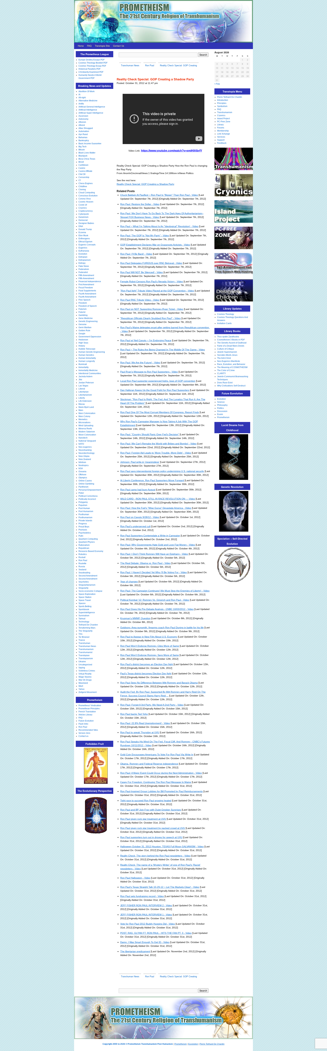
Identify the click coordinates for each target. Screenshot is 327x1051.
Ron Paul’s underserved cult (135, 526)
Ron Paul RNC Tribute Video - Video (139, 300)
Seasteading (84, 572)
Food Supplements (87, 290)
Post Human (84, 508)
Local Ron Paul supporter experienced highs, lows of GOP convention (157, 381)
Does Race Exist (224, 382)
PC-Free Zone (223, 121)
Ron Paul (83, 560)
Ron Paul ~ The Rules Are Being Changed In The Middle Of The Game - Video (162, 349)
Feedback (221, 143)
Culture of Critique (225, 349)
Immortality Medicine (88, 370)
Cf (80, 180)
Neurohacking (85, 450)
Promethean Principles (89, 708)
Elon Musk (83, 235)
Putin (81, 536)
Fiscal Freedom (86, 287)
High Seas (83, 343)
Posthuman (84, 514)
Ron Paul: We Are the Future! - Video (140, 362)
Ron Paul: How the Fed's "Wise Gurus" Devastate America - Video (155, 508)
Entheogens (84, 238)
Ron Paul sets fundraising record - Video (142, 896)
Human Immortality (87, 358)
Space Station (85, 597)
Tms (80, 634)
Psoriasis (83, 530)
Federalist (83, 272)
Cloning (82, 189)
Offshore (82, 474)
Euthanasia (84, 251)
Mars (81, 410)
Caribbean (83, 165)
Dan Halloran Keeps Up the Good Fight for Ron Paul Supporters (154, 390)
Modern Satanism (87, 431)
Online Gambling (86, 484)
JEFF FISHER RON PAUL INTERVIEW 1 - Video (146, 914)
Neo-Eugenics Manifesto (228, 361)
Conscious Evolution (88, 195)
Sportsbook (84, 609)
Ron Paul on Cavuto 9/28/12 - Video (139, 517)
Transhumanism (86, 649)
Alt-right (82, 97)
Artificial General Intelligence (92, 107)
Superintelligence (87, 612)
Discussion (222, 411)
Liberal (82, 389)
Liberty (82, 398)
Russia (82, 566)
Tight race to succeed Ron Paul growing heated (145, 800)
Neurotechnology (87, 453)
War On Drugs (85, 680)
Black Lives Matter (87, 153)
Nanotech (83, 438)
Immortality (84, 367)
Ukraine (82, 661)
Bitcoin (82, 149)
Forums (220, 128)
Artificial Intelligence (88, 110)
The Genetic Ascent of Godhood (231, 343)
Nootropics (84, 465)
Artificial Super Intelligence (91, 113)
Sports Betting (85, 606)
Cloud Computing (87, 192)
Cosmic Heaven (86, 202)
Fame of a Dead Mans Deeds (230, 346)
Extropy (82, 263)
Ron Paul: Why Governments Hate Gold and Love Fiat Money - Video (157, 544)
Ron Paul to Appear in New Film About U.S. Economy (148, 636)
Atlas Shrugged (86, 128)
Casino (82, 168)
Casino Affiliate (85, 171)
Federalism (84, 269)
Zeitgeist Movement (88, 692)
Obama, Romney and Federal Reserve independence (149, 763)
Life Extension (85, 401)
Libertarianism (85, 395)
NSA (81, 468)
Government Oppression (90, 336)
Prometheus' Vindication (90, 705)
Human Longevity (87, 361)
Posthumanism (85, 517)
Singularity (83, 588)
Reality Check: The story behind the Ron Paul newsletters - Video (155, 855)
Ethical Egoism (85, 241)
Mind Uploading (86, 425)
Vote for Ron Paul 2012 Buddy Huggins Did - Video (147, 923)
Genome (83, 324)
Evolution (83, 254)
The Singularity (85, 631)
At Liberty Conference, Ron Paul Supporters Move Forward (152, 480)
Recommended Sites (88, 730)
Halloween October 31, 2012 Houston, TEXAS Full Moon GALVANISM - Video (162, 846)
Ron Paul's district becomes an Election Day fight (146, 664)
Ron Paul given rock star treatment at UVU (143, 819)
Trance (82, 640)
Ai (79, 94)
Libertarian (84, 392)
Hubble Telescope (87, 349)
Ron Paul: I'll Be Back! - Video (136, 254)
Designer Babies (86, 223)
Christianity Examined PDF (91, 72)
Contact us (83, 736)
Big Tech (83, 146)
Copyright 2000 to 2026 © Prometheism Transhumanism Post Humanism (138, 1044)
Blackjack (83, 156)
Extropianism (85, 260)
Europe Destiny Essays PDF (92, 60)
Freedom (83, 303)
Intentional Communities (90, 373)
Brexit (81, 162)
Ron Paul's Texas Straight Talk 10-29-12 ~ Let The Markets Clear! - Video (159, 887)
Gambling (83, 315)
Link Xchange (223, 134)
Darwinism (83, 217)
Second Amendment (88, 576)
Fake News (84, 266)
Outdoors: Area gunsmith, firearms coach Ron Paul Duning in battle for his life (162, 627)
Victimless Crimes (87, 671)
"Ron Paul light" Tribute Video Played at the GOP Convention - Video (157, 290)
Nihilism (82, 462)
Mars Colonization (87, 413)
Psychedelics (85, 533)
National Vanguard (87, 441)
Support (220, 140)
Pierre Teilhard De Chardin (229, 97)
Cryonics (83, 208)
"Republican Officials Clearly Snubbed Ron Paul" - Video (150, 318)
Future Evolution (86, 721)
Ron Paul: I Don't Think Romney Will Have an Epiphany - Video (154, 554)
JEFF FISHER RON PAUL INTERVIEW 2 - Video (146, 905)
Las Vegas (83, 386)
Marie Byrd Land (86, 407)
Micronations (84, 422)
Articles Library (85, 714)
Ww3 (81, 686)
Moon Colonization (87, 435)
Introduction (222, 100)
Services (221, 137)
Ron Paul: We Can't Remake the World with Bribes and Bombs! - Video (158, 443)
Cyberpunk (84, 214)
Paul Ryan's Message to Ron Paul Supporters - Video (149, 371)
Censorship (84, 177)
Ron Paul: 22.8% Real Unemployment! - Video (145, 723)
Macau (82, 404)
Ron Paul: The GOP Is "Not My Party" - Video (144, 235)
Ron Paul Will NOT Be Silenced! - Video (141, 272)
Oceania (82, 471)
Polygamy (83, 502)
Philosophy (222, 405)
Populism (83, 505)
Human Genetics (86, 355)
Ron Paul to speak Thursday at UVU (139, 732)
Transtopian (84, 655)
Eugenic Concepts (87, 245)
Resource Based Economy (91, 551)
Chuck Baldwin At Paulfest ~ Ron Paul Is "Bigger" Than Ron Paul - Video (159, 195)
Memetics (83, 419)
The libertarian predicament (135, 951)
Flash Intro (83, 724)
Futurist (82, 312)
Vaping (82, 667)
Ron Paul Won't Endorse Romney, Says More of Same (149, 655)
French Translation (87, 711)
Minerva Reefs (85, 428)
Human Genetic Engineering (92, 352)
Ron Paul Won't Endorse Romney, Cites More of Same (149, 646)
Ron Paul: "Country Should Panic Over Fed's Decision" (149, 434)
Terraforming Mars (87, 628)
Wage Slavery (85, 677)
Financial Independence (90, 281)
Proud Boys (84, 527)
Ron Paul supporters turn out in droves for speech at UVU (151, 837)
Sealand (82, 569)
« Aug (217, 84)
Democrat (83, 220)
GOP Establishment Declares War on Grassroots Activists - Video (155, 244)
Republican (84, 548)
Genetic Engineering (88, 321)
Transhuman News (87, 646)
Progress (83, 523)
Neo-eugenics (85, 447)
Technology (84, 622)
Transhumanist (85, 652)
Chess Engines (86, 183)
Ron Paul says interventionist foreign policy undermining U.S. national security (162, 471)
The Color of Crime (226, 370)
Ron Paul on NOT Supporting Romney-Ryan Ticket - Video (151, 309)
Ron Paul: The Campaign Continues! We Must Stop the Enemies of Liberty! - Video (164, 590)
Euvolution (193, 1044)
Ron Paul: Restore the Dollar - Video (139, 204)
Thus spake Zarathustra (228, 336)
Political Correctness (88, 496)
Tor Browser (84, 637)
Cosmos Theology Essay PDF (92, 66)
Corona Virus (85, 199)
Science (221, 402)
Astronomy (83, 119)
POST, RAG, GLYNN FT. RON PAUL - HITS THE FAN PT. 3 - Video (156, 933)
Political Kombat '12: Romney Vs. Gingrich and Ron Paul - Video (154, 600)
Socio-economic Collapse (90, 591)
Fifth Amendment (86, 275)
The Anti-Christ (224, 358)
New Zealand (85, 459)
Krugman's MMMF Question (135, 618)
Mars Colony (84, 416)
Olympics (83, 477)
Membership (223, 131)
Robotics (83, 554)
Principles (221, 103)
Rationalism (84, 545)
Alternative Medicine (88, 100)
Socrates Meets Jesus (227, 355)
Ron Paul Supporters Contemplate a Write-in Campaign (150, 535)
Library (220, 124)
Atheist (82, 125)
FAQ (89, 45)
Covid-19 (83, 205)
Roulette (82, 563)
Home (81, 45)
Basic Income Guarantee (90, 143)
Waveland (83, 683)
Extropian (83, 257)
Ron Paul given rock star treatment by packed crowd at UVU (152, 828)
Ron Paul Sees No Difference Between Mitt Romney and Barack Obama (159, 682)
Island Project (223, 118)
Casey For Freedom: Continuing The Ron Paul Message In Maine (155, 782)
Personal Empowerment (90, 490)
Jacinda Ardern (85, 376)
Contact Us (118, 45)
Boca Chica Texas (87, 159)
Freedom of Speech (88, 306)
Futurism (83, 309)
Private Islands (85, 520)
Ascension (83, 116)
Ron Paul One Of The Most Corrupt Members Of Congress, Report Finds (159, 412)
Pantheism (83, 487)
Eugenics (83, 248)
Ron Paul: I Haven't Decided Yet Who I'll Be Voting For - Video (153, 572)
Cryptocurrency (86, 211)
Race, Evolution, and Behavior (231, 364)
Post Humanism (86, 511)
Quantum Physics (87, 542)
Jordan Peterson (86, 382)
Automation (84, 131)
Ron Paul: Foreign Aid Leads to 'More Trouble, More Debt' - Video (155, 452)
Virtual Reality (85, 674)
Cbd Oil (82, 174)
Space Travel (85, 600)
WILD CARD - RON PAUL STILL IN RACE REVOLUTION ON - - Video (157, 498)
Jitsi (80, 379)
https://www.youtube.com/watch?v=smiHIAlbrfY (171, 150)
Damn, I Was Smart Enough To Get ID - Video (144, 942)
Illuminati (83, 364)
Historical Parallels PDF (89, 69)
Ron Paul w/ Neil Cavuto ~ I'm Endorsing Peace (145, 340)
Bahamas (83, 137)
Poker (81, 493)
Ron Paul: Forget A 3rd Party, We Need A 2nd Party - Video (152, 704)
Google (82, 333)
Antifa (81, 104)
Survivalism (84, 615)
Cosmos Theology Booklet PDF (93, 63)
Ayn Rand (83, 134)
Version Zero (84, 733)
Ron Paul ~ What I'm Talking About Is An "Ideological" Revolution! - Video (159, 226)
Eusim (220, 414)
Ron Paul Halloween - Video (135, 877)
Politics (220, 408)
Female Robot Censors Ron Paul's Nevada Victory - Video (151, 281)
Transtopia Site (102, 45)
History (82, 346)
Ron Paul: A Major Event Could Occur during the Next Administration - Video (161, 773)
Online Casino (85, 481)
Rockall (82, 557)
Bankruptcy (84, 140)
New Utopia (84, 456)
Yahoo (81, 689)
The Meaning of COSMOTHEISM (232, 367)
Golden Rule (84, 330)
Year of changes (129, 581)
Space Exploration (87, 594)
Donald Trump (85, 229)
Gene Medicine (86, 318)
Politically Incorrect (87, 499)
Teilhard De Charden (88, 625)
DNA (81, 226)
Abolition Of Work (87, 91)
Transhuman (84, 643)
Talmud (82, 618)
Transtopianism (86, 658)
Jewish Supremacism (227, 352)
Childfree (83, 186)
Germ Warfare (85, 327)
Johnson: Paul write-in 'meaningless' (139, 462)
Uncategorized (85, 664)
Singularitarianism (87, 585)
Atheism (82, 122)
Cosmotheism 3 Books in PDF (231, 340)
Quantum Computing (88, 539)
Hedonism (83, 340)
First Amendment (86, 284)
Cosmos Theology (225, 314)
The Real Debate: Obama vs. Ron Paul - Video (145, 563)
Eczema (82, 232)
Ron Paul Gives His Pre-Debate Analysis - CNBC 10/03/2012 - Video (157, 609)
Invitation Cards (224, 323)
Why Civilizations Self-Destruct (231, 386)
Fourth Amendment (87, 294)
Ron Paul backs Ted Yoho (134, 714)
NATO (81, 444)
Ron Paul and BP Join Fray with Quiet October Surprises (150, 809)
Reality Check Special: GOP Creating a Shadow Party (145, 184)
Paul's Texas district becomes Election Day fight (145, 673)
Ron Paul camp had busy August (137, 489)
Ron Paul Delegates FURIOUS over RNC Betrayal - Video (151, 263)
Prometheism (223, 417)
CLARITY (221, 373)
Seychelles (84, 582)
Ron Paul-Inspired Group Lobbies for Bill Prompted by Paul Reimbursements (161, 791)
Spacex (82, 603)
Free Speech (84, 300)
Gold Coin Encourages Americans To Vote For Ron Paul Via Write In (156, 754)
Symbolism (222, 106)
